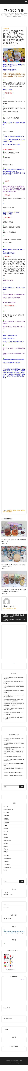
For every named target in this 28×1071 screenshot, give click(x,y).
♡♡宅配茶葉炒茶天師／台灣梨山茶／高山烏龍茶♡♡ (14, 620)
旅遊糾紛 (6, 837)
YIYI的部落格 (14, 10)
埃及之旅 (6, 828)
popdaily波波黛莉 (8, 1018)
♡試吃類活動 (6, 28)
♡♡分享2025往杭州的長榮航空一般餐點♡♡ (14, 775)
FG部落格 (6, 1029)
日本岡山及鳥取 (7, 840)
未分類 (5, 870)
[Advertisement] (14, 455)
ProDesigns (17, 1063)
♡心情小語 (6, 815)
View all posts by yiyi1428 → (10, 608)
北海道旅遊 (6, 822)
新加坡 (5, 834)
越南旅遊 (6, 849)
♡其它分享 (6, 812)
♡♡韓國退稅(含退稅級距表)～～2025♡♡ (13, 772)
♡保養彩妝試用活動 (8, 809)
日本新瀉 (6, 843)
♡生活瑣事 (6, 855)
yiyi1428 (5, 45)
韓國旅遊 (6, 851)
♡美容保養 (6, 861)
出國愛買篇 (6, 820)
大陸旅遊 (6, 831)
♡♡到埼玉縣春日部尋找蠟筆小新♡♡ (12, 756)
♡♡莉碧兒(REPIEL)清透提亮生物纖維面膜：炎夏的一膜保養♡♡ (13, 615)
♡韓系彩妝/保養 (7, 867)
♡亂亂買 (6, 806)
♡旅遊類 (6, 818)
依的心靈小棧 (7, 1007)
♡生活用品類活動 (8, 858)
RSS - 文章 (6, 904)
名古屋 (5, 825)
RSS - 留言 (6, 907)
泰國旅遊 (6, 846)
